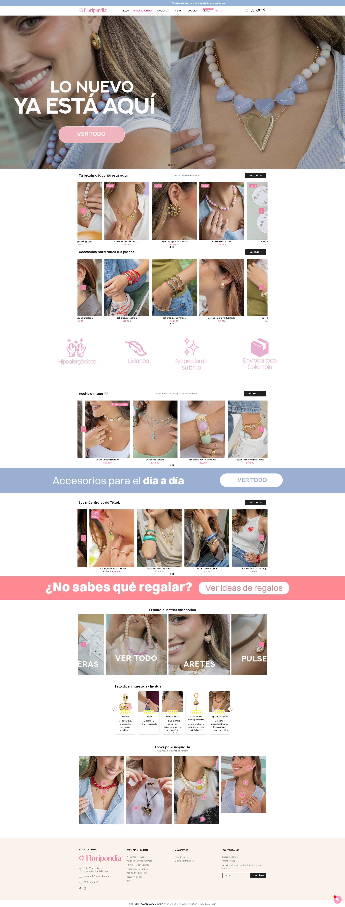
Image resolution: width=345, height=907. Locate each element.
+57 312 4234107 (90, 876)
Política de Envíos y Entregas (140, 854)
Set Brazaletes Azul (183, 562)
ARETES (178, 10)
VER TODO (253, 387)
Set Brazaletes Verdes (166, 311)
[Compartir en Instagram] (85, 882)
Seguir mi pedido (134, 870)
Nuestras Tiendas (230, 850)
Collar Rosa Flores (214, 235)
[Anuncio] (118, 3)
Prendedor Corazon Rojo (230, 562)
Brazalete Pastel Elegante (171, 453)
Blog (129, 874)
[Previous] (83, 204)
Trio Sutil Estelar (261, 235)
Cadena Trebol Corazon (119, 235)
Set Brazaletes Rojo (119, 311)
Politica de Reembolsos (137, 866)
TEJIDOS (208, 10)
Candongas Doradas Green (87, 562)
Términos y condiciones (138, 858)
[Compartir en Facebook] (80, 882)
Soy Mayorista (181, 850)
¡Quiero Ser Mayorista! (185, 854)
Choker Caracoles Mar (266, 453)
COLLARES (192, 10)
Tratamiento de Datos (137, 862)
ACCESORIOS (163, 10)
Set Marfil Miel (262, 311)
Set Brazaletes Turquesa (135, 562)
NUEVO (126, 10)
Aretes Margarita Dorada (166, 235)
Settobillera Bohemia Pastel (219, 453)
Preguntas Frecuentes (137, 850)
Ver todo (254, 169)
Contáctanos (228, 854)
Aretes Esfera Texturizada (214, 311)
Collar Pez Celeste (124, 453)
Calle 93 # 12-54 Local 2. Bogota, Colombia (96, 863)
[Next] (261, 204)
